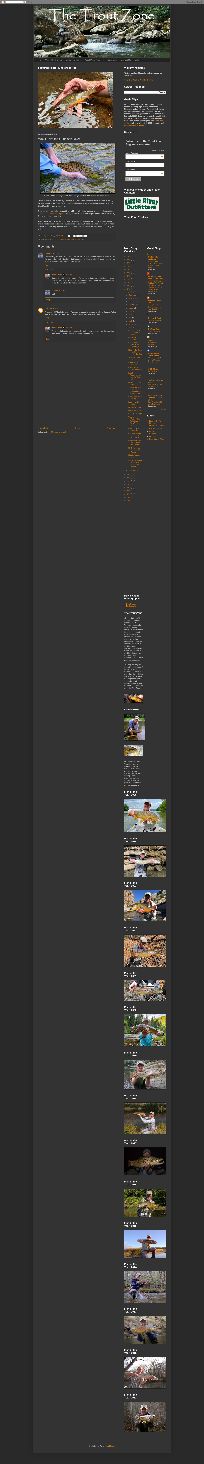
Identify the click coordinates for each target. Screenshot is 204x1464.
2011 (129, 484)
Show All (163, 409)
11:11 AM (55, 253)
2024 (129, 263)
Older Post (111, 428)
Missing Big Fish (134, 407)
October (132, 301)
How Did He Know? (133, 339)
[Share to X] (80, 236)
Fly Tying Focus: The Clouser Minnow (134, 450)
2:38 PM (69, 275)
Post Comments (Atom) (57, 432)
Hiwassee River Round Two (134, 429)
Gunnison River (65, 239)
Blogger (112, 1446)
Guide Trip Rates (73, 60)
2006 (129, 501)
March (131, 324)
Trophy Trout (75, 239)
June (131, 315)
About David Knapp (93, 60)
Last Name (144, 170)
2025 (129, 260)
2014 (129, 475)
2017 (129, 286)
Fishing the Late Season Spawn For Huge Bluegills (154, 307)
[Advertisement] (77, 404)
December (133, 295)
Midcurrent (153, 436)
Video (82, 239)
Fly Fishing (55, 239)
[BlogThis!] (77, 236)
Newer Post (43, 428)
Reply (47, 265)
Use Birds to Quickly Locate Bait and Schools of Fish (155, 289)
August (131, 308)
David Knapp (56, 275)
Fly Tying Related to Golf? (134, 383)
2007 (129, 497)
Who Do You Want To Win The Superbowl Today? (135, 463)
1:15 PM (56, 309)
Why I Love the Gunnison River (135, 369)
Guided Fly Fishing (53, 60)
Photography (111, 60)
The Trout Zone (154, 329)
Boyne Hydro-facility (155, 320)
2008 (129, 494)
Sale (137, 60)
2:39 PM (69, 328)
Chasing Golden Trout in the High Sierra (134, 436)
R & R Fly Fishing (155, 429)
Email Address (144, 153)
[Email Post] (68, 236)
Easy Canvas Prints (156, 439)
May (130, 318)
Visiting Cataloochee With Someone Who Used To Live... (135, 421)
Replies (50, 270)
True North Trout (154, 318)
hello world (151, 344)
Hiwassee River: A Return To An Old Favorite (135, 443)
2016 (129, 289)
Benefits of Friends (154, 331)
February (132, 327)
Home (38, 60)
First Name (144, 161)
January (132, 471)
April (131, 321)
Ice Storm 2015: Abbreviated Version (134, 332)
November (133, 298)
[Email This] (74, 236)
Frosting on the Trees (134, 403)
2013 (129, 478)
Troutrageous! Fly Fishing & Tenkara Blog (155, 398)
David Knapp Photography (131, 605)
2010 (129, 488)
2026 (129, 257)
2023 (129, 266)
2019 (129, 279)
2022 (129, 269)
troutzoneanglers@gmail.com (136, 125)
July (130, 311)
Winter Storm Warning (133, 364)
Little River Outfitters (156, 426)
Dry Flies (48, 239)
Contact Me (126, 60)
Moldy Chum (153, 369)
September (133, 305)
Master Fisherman (135, 410)
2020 (129, 276)
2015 (129, 292)
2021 (129, 273)
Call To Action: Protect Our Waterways (133, 345)
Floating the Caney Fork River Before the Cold (135, 352)
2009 (129, 491)
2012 (129, 481)
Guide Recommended (155, 432)
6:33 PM (62, 291)
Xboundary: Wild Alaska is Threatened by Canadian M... (134, 391)
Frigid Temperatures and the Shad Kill (134, 376)
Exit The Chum (153, 371)
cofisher (48, 253)
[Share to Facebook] (82, 236)
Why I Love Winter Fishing (135, 398)
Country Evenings (135, 414)
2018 (129, 282)
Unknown (48, 309)
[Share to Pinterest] (85, 236)
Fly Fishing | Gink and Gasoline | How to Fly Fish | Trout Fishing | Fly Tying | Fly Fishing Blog (155, 281)
